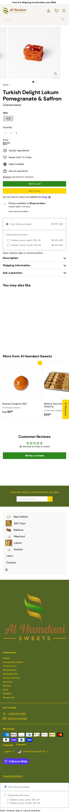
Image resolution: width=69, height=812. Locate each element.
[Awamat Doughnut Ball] (21, 388)
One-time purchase (18, 786)
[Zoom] (55, 74)
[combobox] (34, 19)
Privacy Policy (10, 666)
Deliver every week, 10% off (24, 799)
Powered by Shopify (13, 776)
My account (8, 697)
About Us (7, 681)
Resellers (7, 693)
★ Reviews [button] (65, 409)
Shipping (7, 177)
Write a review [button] (34, 455)
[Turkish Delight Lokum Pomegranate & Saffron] (21, 318)
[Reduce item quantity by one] (5, 133)
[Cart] (56, 10)
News (5, 689)
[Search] (62, 19)
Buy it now (34, 190)
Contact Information (13, 662)
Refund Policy (9, 670)
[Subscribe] (50, 499)
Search (6, 658)
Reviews (7, 685)
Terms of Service (11, 677)
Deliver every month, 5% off (24, 803)
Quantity (7, 127)
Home (5, 85)
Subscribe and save (18, 795)
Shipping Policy (10, 673)
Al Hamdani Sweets (36, 356)
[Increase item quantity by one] (16, 133)
